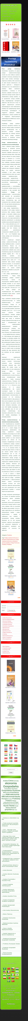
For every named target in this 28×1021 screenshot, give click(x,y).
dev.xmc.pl (5, 999)
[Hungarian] (5, 754)
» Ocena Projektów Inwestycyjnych (7, 885)
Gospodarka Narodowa (7, 622)
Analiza (5, 781)
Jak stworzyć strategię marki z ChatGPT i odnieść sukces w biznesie (15, 39)
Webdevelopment (6, 652)
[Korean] (15, 754)
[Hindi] (15, 751)
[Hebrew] (10, 751)
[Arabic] (5, 745)
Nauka (17, 796)
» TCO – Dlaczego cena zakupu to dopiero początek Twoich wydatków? (10, 831)
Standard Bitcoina (11, 672)
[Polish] (5, 757)
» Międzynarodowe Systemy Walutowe (10, 923)
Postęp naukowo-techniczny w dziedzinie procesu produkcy (10, 541)
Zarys (15, 809)
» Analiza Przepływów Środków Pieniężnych (8, 900)
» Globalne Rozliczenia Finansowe (8, 918)
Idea (4, 792)
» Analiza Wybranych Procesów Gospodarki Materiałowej (8, 891)
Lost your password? (11, 611)
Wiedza (8, 808)
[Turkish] (15, 760)
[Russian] (15, 757)
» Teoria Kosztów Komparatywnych (7, 953)
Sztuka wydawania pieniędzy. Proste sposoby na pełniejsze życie (11, 575)
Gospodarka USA (6, 649)
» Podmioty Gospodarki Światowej (8, 948)
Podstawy (16, 799)
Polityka (8, 800)
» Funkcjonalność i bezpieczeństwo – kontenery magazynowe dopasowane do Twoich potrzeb (10, 852)
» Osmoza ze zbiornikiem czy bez (10, 818)
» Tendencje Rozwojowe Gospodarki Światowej (9, 939)
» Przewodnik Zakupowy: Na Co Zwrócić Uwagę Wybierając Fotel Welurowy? (11, 845)
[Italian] (10, 754)
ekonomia (11, 783)
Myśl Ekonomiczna (6, 630)
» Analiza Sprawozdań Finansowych (8, 905)
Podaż (10, 799)
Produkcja (9, 535)
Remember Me (12, 610)
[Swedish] (10, 760)
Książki (5, 19)
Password (4, 607)
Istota (8, 792)
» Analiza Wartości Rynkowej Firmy (10, 874)
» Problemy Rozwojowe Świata (11, 943)
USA (11, 295)
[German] (5, 751)
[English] (10, 748)
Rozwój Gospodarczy (14, 803)
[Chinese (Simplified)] (10, 745)
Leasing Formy (6, 651)
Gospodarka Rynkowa (7, 624)
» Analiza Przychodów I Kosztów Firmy (8, 880)
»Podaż (5, 13)
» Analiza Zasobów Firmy (9, 896)
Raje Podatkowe (6, 646)
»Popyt (12, 13)
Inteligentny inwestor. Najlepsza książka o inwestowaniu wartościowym (11, 559)
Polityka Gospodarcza (7, 632)
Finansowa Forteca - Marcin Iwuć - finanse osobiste (6, 39)
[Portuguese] (10, 757)
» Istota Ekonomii (7, 870)
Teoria (11, 805)
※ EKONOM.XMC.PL (9, 5)
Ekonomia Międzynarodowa (8, 619)
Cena (10, 781)
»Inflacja (13, 11)
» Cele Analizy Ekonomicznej (10, 910)
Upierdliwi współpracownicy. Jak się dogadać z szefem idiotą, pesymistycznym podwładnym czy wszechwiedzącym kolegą (10, 702)
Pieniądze (4, 799)
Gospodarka (11, 786)
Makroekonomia (6, 627)
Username (4, 605)
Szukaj (11, 772)
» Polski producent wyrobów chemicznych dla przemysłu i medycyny (10, 824)
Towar (16, 806)
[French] (15, 748)
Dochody (16, 781)
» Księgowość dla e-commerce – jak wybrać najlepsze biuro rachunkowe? (11, 860)
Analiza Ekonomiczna (7, 617)
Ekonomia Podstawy (7, 621)
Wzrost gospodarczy (7, 638)
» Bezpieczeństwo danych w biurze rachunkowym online (10, 865)
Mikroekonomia (6, 629)
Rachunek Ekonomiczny (8, 635)
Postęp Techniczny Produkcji (10, 61)
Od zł (11, 560)
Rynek (6, 806)
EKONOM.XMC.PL (7, 992)
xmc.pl (17, 999)
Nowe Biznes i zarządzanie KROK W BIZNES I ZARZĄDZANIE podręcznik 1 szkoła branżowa (11, 592)
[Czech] (15, 745)
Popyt (16, 802)
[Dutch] (5, 748)
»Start (4, 11)
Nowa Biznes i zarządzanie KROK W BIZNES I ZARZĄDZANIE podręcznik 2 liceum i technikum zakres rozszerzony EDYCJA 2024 (10, 687)
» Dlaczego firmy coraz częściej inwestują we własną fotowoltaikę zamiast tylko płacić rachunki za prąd (10, 838)
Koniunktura (14, 792)
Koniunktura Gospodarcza (8, 625)
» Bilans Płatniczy (7, 914)
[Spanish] (5, 760)
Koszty (4, 794)
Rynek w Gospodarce (7, 637)
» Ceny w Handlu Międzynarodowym (7, 929)
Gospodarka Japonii (7, 648)
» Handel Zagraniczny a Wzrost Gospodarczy (9, 934)
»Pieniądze (6, 16)
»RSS (12, 19)
